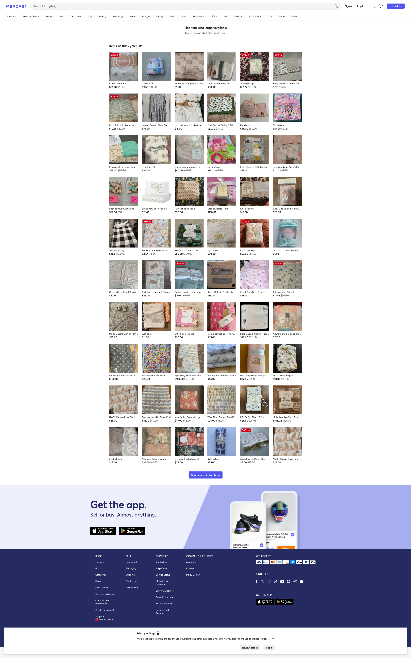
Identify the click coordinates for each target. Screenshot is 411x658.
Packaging (131, 568)
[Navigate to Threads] (295, 581)
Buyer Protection (164, 597)
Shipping (130, 574)
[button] (374, 6)
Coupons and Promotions (102, 602)
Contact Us (161, 561)
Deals (98, 581)
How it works (101, 587)
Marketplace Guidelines (162, 583)
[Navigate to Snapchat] (301, 581)
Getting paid (132, 581)
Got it (269, 647)
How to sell (131, 561)
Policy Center (193, 574)
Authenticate (132, 587)
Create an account (104, 609)
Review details (250, 647)
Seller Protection (164, 603)
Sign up (349, 6)
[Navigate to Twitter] (263, 581)
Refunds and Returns (162, 611)
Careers (190, 568)
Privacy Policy (267, 638)
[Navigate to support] (259, 562)
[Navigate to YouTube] (282, 581)
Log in (360, 6)
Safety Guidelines (164, 590)
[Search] (336, 6)
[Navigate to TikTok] (276, 581)
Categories (100, 574)
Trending (99, 561)
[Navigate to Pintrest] (288, 581)
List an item (395, 6)
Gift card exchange (105, 593)
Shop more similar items (205, 475)
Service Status (163, 574)
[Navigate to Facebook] (256, 581)
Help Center (162, 568)
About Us (191, 561)
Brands (98, 568)
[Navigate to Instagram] (269, 581)
